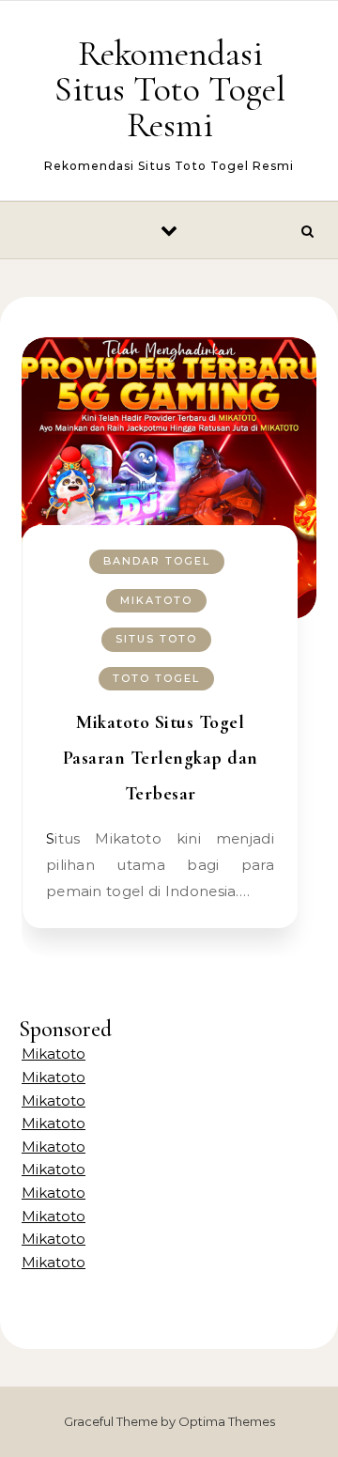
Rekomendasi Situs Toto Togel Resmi (169, 89)
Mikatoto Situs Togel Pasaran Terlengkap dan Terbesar (160, 758)
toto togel (156, 678)
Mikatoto (53, 1053)
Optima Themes (226, 1421)
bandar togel (156, 560)
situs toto (156, 638)
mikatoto (156, 600)
